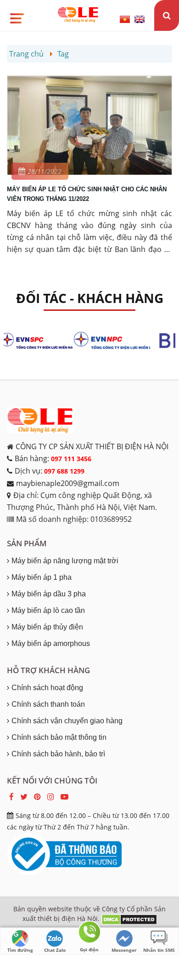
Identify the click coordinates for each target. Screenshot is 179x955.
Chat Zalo (55, 950)
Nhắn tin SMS (159, 950)
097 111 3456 (71, 458)
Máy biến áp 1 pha (41, 577)
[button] (16, 15)
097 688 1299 (64, 471)
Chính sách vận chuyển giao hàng (67, 721)
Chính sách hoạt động (47, 688)
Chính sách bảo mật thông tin (58, 737)
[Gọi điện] (89, 933)
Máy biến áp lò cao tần (48, 610)
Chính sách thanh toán (48, 704)
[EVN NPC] (115, 341)
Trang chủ (26, 54)
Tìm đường (20, 950)
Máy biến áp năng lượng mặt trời (64, 561)
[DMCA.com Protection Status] (129, 918)
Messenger (124, 950)
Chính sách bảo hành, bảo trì (58, 754)
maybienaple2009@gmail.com (67, 483)
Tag (63, 54)
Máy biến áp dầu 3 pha (48, 594)
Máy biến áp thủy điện (47, 627)
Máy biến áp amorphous (50, 643)
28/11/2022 (45, 171)
